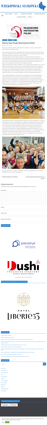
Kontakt (30, 17)
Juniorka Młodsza (4, 380)
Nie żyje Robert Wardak (6, 335)
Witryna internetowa (6, 219)
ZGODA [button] (7, 422)
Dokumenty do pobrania (26, 13)
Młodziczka (10, 40)
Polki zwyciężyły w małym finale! (7, 337)
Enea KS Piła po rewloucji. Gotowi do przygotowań (11, 346)
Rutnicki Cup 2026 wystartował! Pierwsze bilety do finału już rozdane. (15, 356)
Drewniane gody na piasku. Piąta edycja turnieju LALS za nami (13, 344)
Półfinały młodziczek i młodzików (10, 177)
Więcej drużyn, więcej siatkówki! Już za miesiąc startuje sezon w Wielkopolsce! (17, 339)
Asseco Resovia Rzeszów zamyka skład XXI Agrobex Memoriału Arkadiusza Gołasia (17, 352)
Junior (2, 374)
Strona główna (8, 13)
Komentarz (4, 190)
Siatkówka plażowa (5, 388)
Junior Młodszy (4, 376)
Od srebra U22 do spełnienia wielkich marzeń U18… (11, 354)
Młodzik (15, 40)
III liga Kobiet (3, 370)
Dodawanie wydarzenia (39, 13)
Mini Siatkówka (4, 382)
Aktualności (5, 40)
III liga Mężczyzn (4, 372)
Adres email (3, 213)
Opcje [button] (3, 422)
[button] (18, 14)
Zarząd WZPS (3, 390)
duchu (11, 45)
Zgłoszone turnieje (21, 17)
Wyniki (15, 13)
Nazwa (2, 207)
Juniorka (2, 378)
